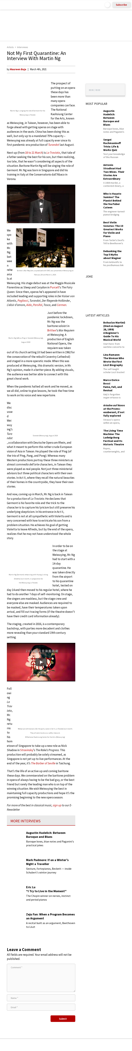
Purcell (54, 287)
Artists (10, 47)
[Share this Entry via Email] (39, 1045)
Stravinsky (26, 750)
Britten (51, 330)
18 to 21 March (33, 153)
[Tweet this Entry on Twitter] (71, 1045)
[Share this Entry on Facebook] (60, 1045)
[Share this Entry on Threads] (92, 1045)
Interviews (22, 47)
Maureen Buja (18, 69)
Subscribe (121, 4)
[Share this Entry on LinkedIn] (81, 1045)
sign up (57, 805)
